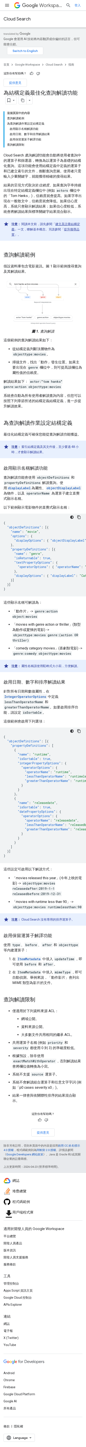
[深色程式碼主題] (71, 517)
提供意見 (15, 83)
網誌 (7, 1324)
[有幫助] (31, 73)
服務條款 (10, 1264)
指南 (71, 64)
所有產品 (10, 1408)
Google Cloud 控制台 (18, 1297)
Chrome (9, 1380)
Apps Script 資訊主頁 (18, 1290)
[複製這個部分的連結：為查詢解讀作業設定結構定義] (76, 423)
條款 (7, 1426)
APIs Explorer (13, 1304)
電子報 (8, 1331)
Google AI (10, 1401)
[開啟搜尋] (68, 5)
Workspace (50, 5)
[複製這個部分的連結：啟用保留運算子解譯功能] (56, 935)
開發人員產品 (13, 1243)
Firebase (9, 1387)
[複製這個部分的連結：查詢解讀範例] (39, 255)
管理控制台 (11, 1283)
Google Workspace (27, 64)
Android (9, 1373)
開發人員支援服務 (16, 1257)
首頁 (6, 64)
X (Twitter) (11, 1338)
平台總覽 (10, 1236)
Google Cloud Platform (19, 1394)
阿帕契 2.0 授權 (46, 1150)
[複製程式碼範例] (78, 517)
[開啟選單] (7, 5)
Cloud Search (17, 19)
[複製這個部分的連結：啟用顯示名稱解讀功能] (52, 468)
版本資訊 (10, 1250)
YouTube (10, 1345)
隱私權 (18, 1426)
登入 (78, 5)
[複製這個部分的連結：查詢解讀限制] (39, 999)
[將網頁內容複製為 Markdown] (23, 100)
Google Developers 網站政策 (24, 1154)
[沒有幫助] (38, 73)
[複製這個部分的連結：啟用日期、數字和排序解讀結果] (69, 682)
